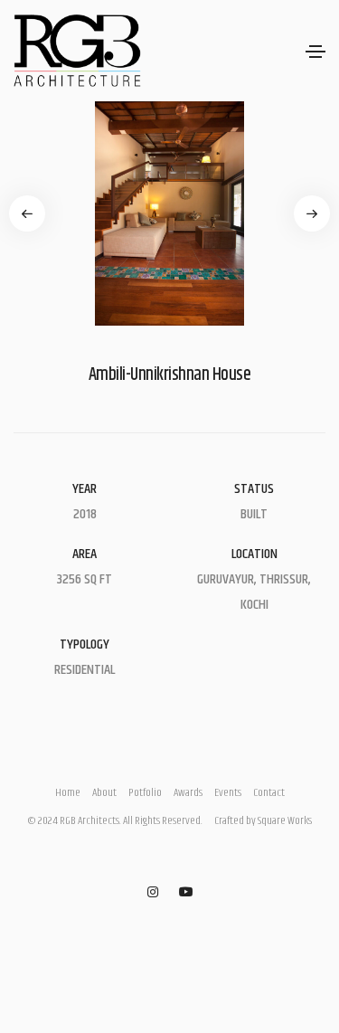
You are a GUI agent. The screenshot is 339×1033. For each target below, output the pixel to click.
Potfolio (145, 792)
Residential (84, 670)
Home (67, 792)
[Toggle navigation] (315, 51)
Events (227, 792)
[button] (27, 213)
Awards (188, 792)
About (104, 792)
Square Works (285, 820)
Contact (269, 792)
